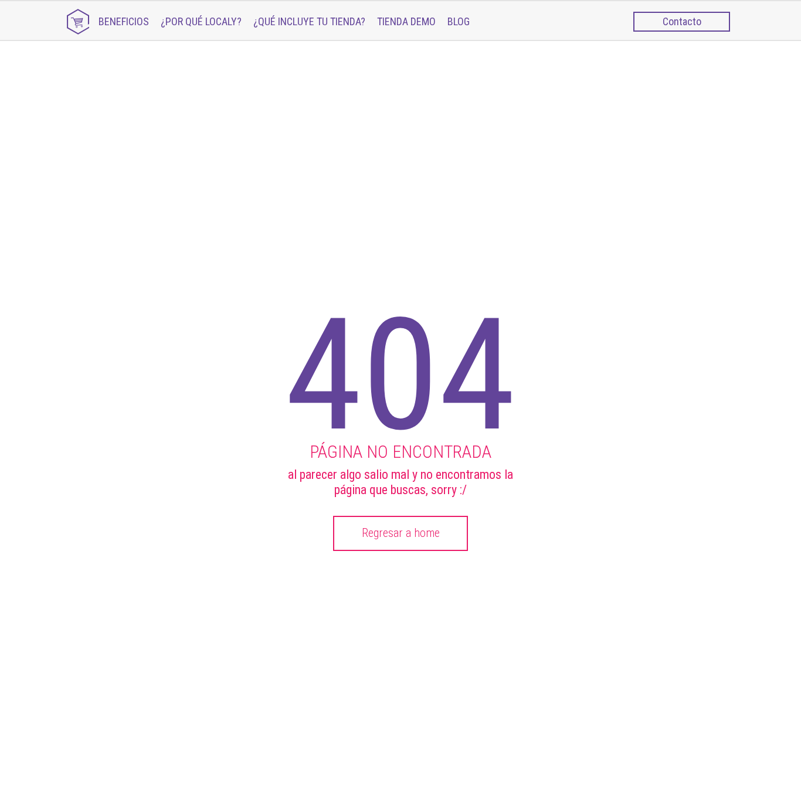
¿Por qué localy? (201, 21)
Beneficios (124, 21)
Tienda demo (406, 21)
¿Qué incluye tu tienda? (309, 21)
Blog (458, 21)
